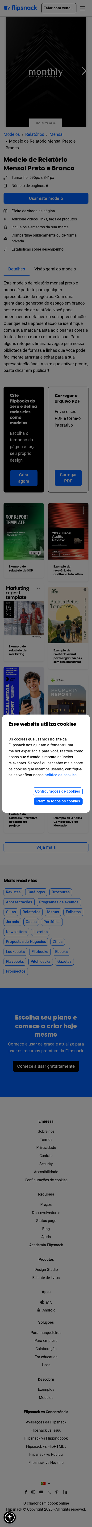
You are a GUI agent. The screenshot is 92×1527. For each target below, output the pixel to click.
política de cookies (60, 775)
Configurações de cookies (57, 791)
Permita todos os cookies (58, 801)
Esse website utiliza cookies (42, 724)
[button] (10, 1517)
